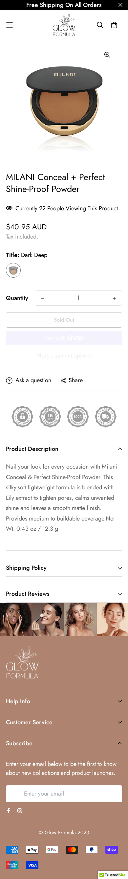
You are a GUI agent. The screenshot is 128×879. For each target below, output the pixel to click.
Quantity (17, 298)
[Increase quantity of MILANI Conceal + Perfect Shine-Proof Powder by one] (114, 298)
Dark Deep (13, 270)
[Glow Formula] (64, 25)
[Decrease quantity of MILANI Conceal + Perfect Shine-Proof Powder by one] (42, 298)
